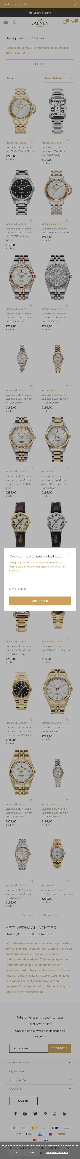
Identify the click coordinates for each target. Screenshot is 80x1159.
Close (70, 554)
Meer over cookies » (57, 1152)
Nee (32, 1152)
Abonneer (40, 600)
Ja (16, 1152)
